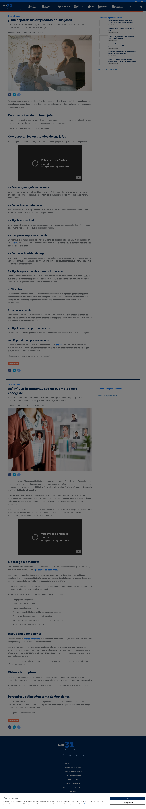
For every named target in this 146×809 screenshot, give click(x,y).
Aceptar (128, 799)
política (84, 804)
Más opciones (128, 803)
